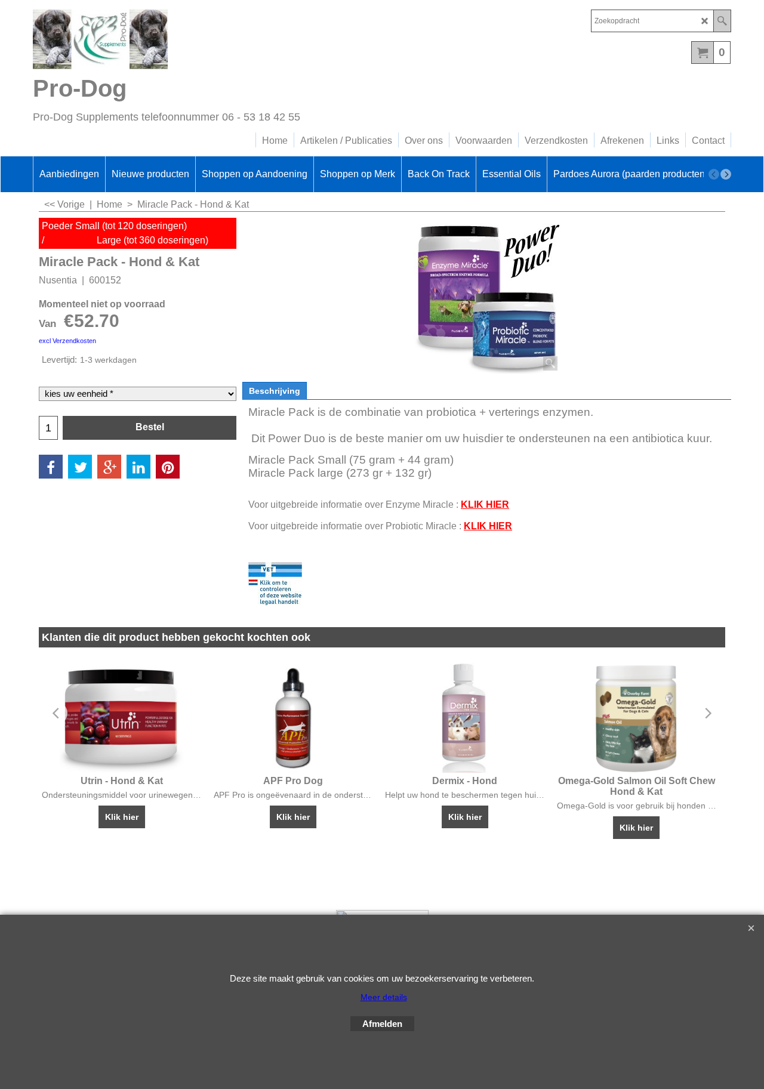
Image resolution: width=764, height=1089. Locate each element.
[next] (725, 174)
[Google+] (109, 467)
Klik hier (121, 817)
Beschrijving (274, 391)
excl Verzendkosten (67, 340)
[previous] (713, 174)
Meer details (384, 997)
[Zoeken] (722, 21)
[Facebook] (51, 467)
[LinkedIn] (138, 467)
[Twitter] (80, 467)
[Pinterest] (168, 467)
